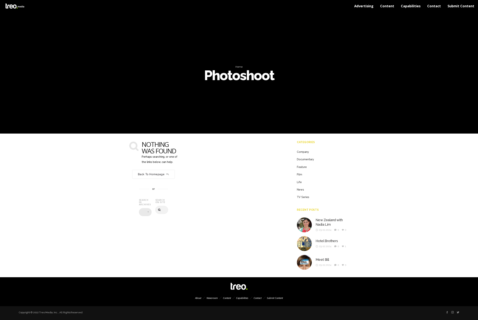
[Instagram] (452, 312)
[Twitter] (458, 312)
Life (299, 182)
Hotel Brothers (327, 241)
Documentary (305, 159)
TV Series (303, 197)
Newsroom (212, 298)
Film (299, 174)
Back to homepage (151, 174)
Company (303, 151)
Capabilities (242, 298)
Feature (302, 167)
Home (239, 66)
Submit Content (275, 298)
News (300, 189)
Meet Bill (322, 260)
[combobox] (145, 212)
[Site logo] (11, 6)
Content (227, 298)
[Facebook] (447, 312)
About (198, 298)
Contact (258, 298)
